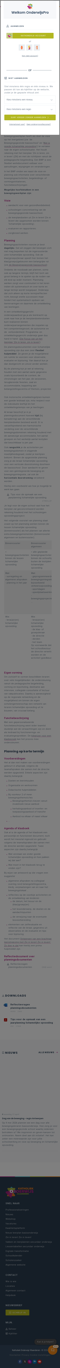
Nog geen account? (30, 56)
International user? (17, 124)
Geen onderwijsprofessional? (39, 124)
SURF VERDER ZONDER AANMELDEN (28, 117)
